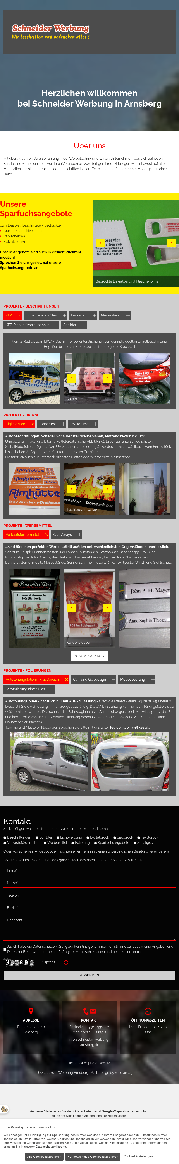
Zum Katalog (91, 656)
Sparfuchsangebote (113, 843)
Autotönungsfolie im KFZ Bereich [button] (32, 679)
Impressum (78, 1063)
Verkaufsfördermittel (23, 843)
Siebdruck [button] (47, 424)
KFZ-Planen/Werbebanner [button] (27, 325)
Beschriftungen (19, 837)
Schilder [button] (69, 325)
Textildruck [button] (79, 424)
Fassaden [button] (78, 315)
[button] (100, 243)
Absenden (89, 975)
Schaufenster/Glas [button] (41, 315)
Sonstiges (145, 843)
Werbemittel (57, 843)
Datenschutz (100, 1063)
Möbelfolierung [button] (132, 679)
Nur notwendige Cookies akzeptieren (92, 1156)
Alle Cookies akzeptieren (44, 1156)
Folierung (82, 843)
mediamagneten (128, 1073)
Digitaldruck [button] (15, 424)
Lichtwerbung (71, 837)
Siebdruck (125, 837)
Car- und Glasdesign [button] (89, 679)
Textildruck (149, 837)
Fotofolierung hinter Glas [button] (25, 689)
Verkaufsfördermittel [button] (22, 535)
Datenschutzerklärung (51, 1146)
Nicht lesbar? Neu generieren (66, 962)
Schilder (45, 837)
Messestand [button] (110, 315)
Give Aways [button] (62, 535)
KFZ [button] (9, 315)
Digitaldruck (99, 837)
